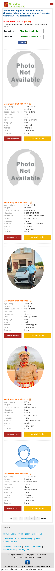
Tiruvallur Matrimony (12, 24)
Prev (10, 518)
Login (13, 534)
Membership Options (30, 538)
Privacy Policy (9, 549)
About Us (17, 546)
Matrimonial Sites (31, 24)
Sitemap (7, 546)
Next (43, 518)
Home (6, 534)
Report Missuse (10, 541)
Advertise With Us (11, 538)
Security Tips (23, 549)
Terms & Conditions (32, 546)
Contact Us (37, 534)
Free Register (24, 534)
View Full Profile (37, 138)
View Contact (12, 138)
